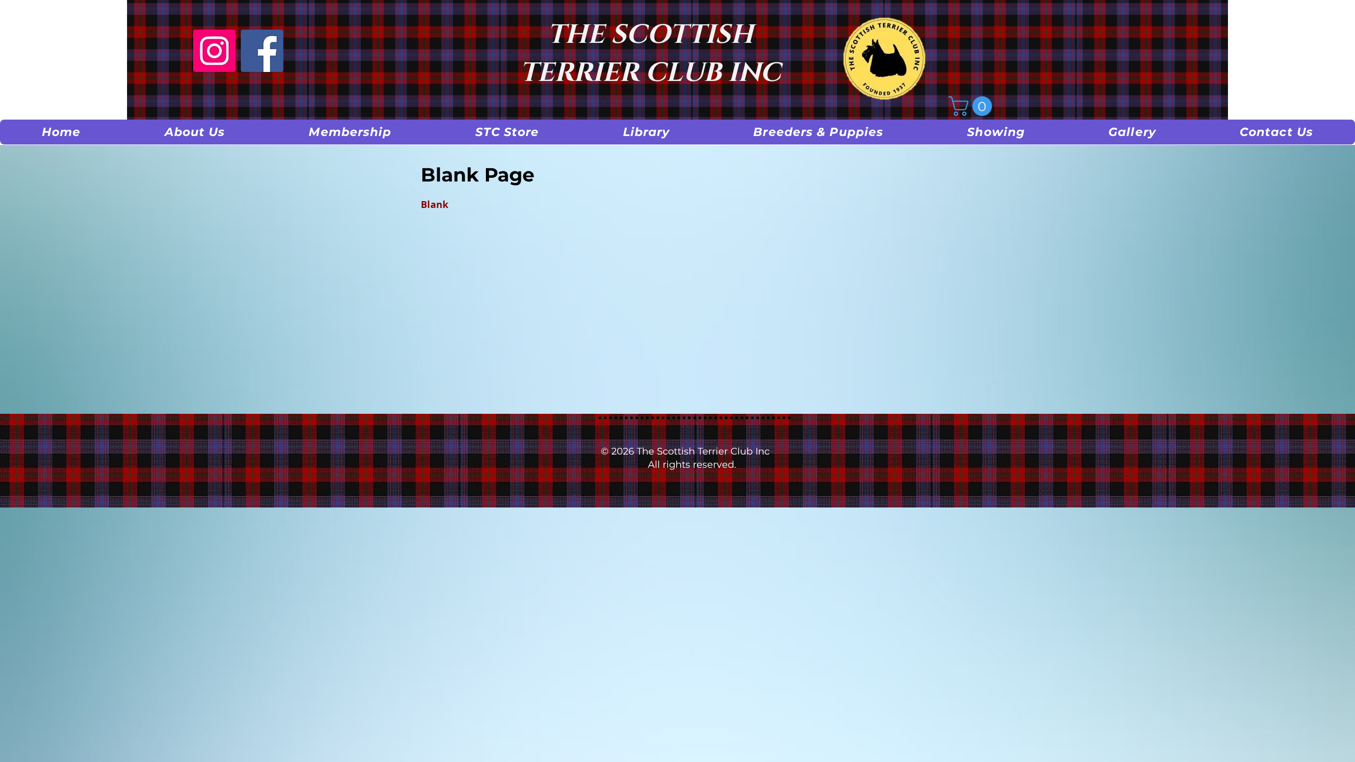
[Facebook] (262, 51)
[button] (195, 132)
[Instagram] (214, 51)
